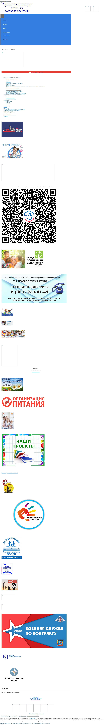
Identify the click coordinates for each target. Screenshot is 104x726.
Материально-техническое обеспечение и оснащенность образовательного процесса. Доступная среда (25, 86)
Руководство (8, 84)
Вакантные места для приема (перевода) (13, 90)
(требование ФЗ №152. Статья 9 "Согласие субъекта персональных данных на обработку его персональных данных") (25, 723)
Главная (5, 20)
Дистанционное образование (9, 112)
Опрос (4, 28)
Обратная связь (6, 36)
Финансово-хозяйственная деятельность (13, 88)
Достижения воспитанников (11, 96)
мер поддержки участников (35, 698)
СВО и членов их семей (35, 699)
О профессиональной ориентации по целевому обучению (14, 109)
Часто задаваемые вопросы (10, 473)
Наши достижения (7, 95)
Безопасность (6, 100)
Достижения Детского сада (11, 99)
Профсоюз (6, 116)
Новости (5, 24)
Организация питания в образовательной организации (16, 93)
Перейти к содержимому (5, 1)
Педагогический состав (10, 85)
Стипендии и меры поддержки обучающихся (14, 91)
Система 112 (8, 103)
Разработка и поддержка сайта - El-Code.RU (29, 716)
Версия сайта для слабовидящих (37, 72)
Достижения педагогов (10, 98)
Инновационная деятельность (9, 115)
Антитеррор (8, 102)
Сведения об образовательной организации (12, 77)
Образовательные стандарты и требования (14, 83)
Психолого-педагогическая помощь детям (11, 110)
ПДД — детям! (6, 108)
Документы (8, 81)
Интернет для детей (7, 113)
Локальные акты (9, 101)
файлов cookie (33, 718)
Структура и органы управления (12, 79)
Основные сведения (9, 78)
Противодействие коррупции (9, 104)
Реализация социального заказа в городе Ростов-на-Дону (14, 94)
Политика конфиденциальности (36, 713)
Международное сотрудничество (12, 92)
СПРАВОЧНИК (35, 697)
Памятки (5, 107)
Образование (8, 82)
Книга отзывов (6, 32)
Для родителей (6, 105)
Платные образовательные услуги (12, 87)
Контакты (5, 39)
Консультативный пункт (8, 111)
